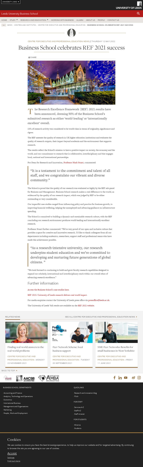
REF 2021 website (86, 305)
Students (77, 428)
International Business (12, 403)
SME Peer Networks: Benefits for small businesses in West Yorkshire (116, 348)
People (101, 19)
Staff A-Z (77, 410)
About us (90, 19)
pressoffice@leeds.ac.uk (98, 300)
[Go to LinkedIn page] (120, 377)
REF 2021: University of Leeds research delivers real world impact (57, 295)
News (9, 25)
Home (4, 19)
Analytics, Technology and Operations (18, 396)
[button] (138, 14)
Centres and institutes (25, 25)
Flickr (76, 396)
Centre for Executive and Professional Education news (58, 41)
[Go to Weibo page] (133, 377)
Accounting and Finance (13, 393)
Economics (8, 399)
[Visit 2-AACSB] (25, 378)
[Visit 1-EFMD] (8, 378)
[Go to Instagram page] (139, 377)
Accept (12, 453)
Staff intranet (79, 414)
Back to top (8, 370)
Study (13, 19)
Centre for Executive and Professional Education (62, 25)
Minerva (77, 424)
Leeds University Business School (19, 13)
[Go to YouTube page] (125, 377)
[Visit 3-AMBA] (48, 378)
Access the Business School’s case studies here (48, 289)
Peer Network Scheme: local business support (68, 348)
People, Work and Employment (16, 413)
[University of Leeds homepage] (129, 5)
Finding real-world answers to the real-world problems (26, 348)
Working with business (62, 19)
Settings (10, 457)
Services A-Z (79, 407)
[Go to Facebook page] (114, 377)
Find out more (13, 460)
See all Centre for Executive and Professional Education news (100, 316)
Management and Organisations (16, 406)
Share (33, 57)
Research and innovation (33, 19)
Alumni (79, 19)
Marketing (8, 409)
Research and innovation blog (85, 393)
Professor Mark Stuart (74, 162)
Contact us (113, 19)
